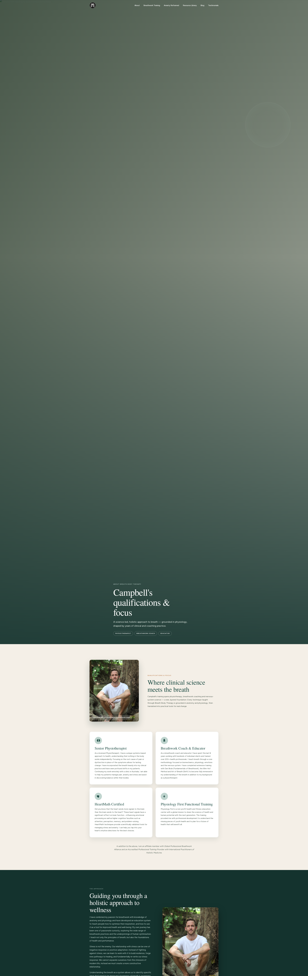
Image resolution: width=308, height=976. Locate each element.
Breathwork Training (152, 5)
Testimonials (213, 5)
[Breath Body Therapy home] (93, 5)
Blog (202, 5)
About (137, 5)
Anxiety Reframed (171, 5)
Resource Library (190, 5)
